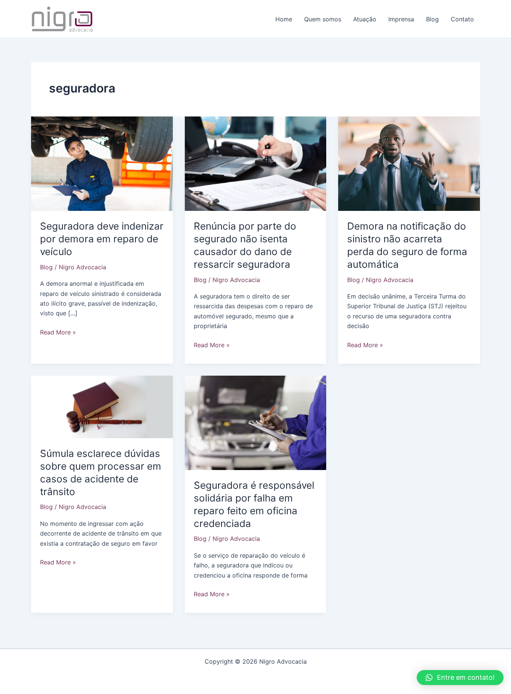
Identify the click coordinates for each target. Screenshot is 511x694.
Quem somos (322, 19)
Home (283, 19)
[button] (460, 677)
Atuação (364, 19)
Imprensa (401, 19)
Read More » (58, 332)
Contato (462, 19)
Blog (432, 19)
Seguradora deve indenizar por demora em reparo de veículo (101, 238)
